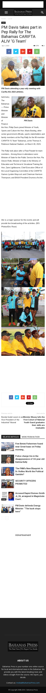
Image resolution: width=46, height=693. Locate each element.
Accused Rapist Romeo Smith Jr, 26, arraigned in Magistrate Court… (30, 496)
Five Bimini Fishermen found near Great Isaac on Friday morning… (29, 446)
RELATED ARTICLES (11, 437)
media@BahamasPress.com (28, 683)
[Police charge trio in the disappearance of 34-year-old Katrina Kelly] (7, 459)
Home (3, 19)
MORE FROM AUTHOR (31, 437)
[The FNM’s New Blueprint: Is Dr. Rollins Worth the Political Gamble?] (7, 471)
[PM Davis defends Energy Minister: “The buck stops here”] (7, 508)
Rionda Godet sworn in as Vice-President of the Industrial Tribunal (12, 420)
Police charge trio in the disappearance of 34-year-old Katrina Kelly (29, 459)
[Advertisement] (23, 4)
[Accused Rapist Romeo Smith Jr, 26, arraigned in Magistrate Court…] (7, 496)
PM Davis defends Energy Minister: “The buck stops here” (28, 508)
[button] (42, 12)
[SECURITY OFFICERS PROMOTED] (7, 483)
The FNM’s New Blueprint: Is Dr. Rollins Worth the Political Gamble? (29, 471)
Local (10, 19)
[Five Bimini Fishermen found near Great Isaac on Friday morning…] (7, 446)
